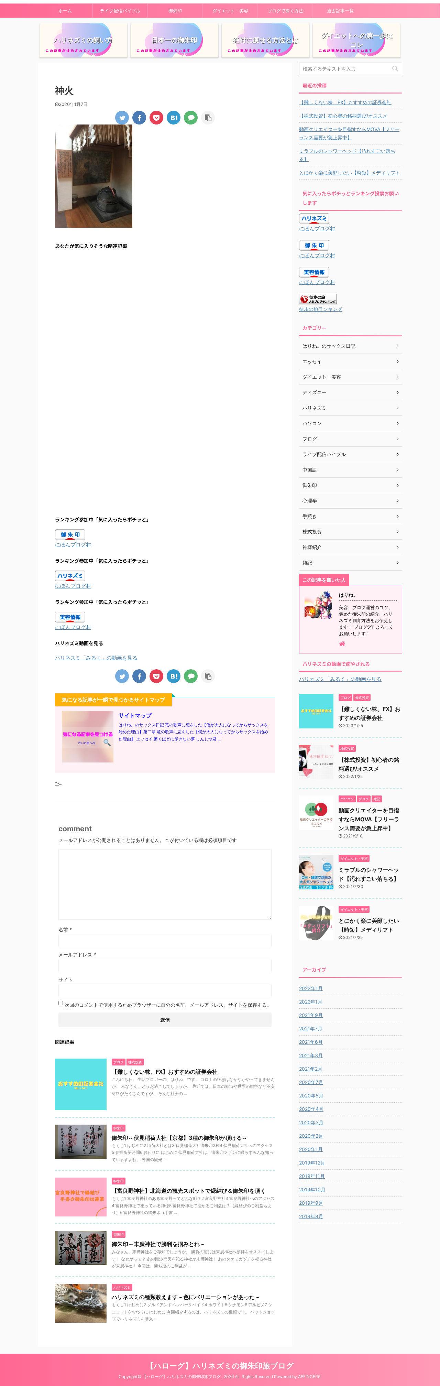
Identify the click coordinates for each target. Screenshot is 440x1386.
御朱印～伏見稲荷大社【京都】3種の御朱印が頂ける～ (180, 1137)
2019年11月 (312, 1176)
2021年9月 (311, 1015)
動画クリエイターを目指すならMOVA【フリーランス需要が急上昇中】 (349, 133)
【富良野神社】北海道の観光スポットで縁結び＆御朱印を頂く (189, 1190)
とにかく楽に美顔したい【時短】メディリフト (349, 172)
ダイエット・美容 (230, 10)
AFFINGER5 (309, 1376)
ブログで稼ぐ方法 (285, 10)
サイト (65, 980)
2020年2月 (311, 1136)
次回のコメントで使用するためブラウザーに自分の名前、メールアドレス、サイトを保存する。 (168, 1005)
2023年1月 (311, 988)
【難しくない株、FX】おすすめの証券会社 (165, 1071)
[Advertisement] (165, 322)
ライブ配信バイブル (120, 10)
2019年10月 (312, 1189)
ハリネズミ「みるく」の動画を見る (96, 657)
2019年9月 (311, 1203)
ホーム (65, 10)
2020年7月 (311, 1082)
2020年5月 (311, 1095)
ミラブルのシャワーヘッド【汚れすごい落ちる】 (347, 155)
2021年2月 (310, 1069)
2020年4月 (311, 1109)
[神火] (173, 117)
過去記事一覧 (340, 10)
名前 (65, 929)
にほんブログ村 (73, 544)
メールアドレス (77, 954)
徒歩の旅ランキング (320, 309)
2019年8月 (311, 1216)
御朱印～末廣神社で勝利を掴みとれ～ (158, 1244)
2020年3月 (311, 1122)
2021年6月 (311, 1042)
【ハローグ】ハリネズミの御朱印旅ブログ (220, 1365)
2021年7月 (310, 1028)
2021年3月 (311, 1055)
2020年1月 (311, 1149)
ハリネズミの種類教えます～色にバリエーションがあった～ (186, 1296)
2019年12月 (312, 1163)
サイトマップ (135, 715)
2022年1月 (310, 1002)
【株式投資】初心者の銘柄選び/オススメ (343, 116)
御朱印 (175, 10)
